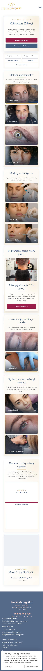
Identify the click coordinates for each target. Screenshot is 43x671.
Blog (3, 650)
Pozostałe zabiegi (21, 65)
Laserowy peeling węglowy (12, 632)
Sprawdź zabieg (22, 306)
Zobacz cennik (21, 40)
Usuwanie (30, 60)
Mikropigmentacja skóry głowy (12, 635)
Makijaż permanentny (13, 56)
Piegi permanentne (8, 629)
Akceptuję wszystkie (32, 666)
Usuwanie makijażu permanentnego (14, 621)
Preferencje (8, 666)
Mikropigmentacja (13, 60)
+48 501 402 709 (22, 613)
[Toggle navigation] (39, 6)
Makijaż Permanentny (21, 605)
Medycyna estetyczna (30, 56)
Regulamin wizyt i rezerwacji (12, 642)
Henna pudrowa (7, 626)
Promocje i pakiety (21, 46)
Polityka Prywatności (9, 639)
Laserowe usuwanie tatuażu (12, 624)
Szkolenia (5, 648)
